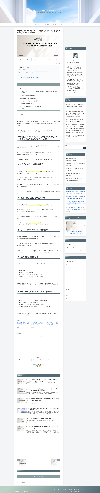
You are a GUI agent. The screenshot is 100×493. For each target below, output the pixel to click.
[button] (56, 59)
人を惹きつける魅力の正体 (26, 103)
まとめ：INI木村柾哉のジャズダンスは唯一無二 (31, 106)
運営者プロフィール (57, 489)
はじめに (22, 88)
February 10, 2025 (34, 77)
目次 (37, 84)
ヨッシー (75, 60)
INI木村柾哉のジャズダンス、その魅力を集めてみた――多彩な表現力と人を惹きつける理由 (39, 91)
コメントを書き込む (39, 476)
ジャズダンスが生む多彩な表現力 (27, 95)
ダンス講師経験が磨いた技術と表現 (28, 98)
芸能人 (19, 333)
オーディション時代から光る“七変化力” (29, 101)
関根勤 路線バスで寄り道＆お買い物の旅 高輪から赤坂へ (75, 164)
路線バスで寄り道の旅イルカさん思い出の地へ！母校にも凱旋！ (75, 159)
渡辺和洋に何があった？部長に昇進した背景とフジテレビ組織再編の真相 (75, 179)
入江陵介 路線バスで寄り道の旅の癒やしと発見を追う (75, 169)
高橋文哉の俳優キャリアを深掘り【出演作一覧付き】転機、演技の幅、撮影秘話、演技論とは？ (37, 323)
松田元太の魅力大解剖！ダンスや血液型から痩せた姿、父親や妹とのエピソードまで (23, 323)
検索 (66, 145)
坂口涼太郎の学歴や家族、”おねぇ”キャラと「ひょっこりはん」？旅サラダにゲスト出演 (51, 323)
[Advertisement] (38, 345)
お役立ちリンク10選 (66, 489)
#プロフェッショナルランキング (41, 71)
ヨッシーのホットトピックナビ (73, 251)
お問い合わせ (69, 244)
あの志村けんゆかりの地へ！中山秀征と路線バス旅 (75, 174)
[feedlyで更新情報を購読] (37, 366)
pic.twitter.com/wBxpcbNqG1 (26, 72)
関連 (23, 108)
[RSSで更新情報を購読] (40, 366)
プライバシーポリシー (71, 247)
